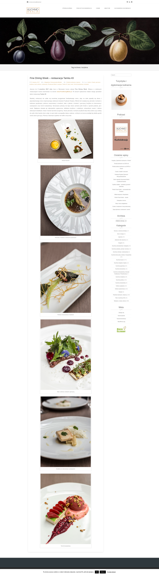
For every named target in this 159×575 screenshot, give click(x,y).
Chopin (93, 82)
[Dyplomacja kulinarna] (121, 100)
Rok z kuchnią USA (120, 298)
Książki (120, 243)
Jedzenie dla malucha (120, 240)
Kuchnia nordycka (120, 277)
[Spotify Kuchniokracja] (121, 134)
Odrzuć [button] (103, 572)
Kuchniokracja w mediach (122, 8)
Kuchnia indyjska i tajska (120, 263)
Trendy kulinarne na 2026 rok (121, 163)
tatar (69, 84)
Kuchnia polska (120, 280)
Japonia (120, 237)
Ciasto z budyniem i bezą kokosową (121, 206)
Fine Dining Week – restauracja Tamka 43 (52, 78)
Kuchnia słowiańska (121, 283)
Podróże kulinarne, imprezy (73, 82)
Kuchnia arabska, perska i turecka (120, 249)
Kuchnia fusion (120, 260)
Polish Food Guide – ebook (121, 197)
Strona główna (67, 8)
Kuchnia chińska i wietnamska (120, 252)
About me (107, 8)
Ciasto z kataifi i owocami (121, 171)
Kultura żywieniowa (120, 289)
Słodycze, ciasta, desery (120, 301)
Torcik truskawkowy (78, 84)
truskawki (86, 84)
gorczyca (98, 82)
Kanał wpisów (121, 315)
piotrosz (39, 84)
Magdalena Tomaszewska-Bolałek (53, 82)
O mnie (98, 8)
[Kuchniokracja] (33, 10)
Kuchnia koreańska (120, 269)
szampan (59, 84)
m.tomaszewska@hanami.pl (35, 2)
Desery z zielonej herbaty (120, 231)
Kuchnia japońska (120, 266)
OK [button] (97, 572)
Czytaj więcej (111, 572)
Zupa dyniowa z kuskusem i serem (121, 209)
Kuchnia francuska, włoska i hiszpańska (121, 255)
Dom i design (120, 234)
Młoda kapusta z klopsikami (121, 194)
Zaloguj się (121, 312)
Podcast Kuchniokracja (84, 8)
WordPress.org (121, 321)
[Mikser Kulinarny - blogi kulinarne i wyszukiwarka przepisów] (121, 329)
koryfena (32, 84)
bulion (89, 82)
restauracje (44, 84)
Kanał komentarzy (121, 318)
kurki (35, 84)
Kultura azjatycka (120, 286)
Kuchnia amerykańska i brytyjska (120, 246)
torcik (72, 84)
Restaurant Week (52, 84)
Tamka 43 (64, 84)
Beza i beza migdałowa (121, 203)
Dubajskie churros (121, 200)
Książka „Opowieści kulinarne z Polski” (121, 160)
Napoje (120, 292)
